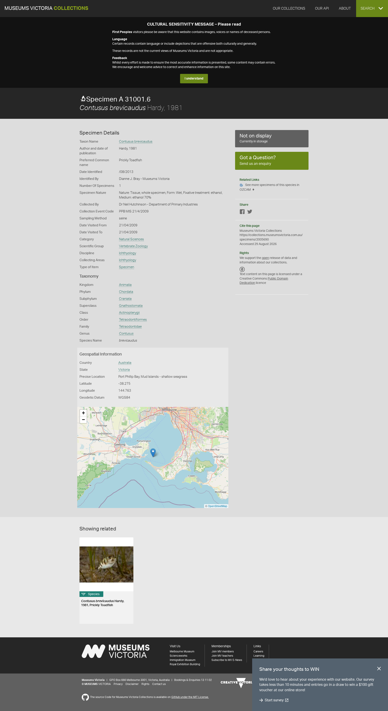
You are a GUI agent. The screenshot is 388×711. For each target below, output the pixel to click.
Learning (259, 655)
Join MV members (223, 651)
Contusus (126, 333)
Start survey (274, 700)
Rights (145, 684)
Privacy (118, 684)
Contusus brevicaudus (135, 141)
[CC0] (242, 269)
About (345, 8)
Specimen (126, 267)
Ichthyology (127, 253)
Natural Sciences (131, 239)
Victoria (124, 369)
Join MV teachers (222, 655)
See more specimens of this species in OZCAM (269, 187)
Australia (124, 362)
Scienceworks (178, 655)
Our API (322, 8)
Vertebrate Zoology (133, 246)
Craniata (125, 298)
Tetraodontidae (130, 326)
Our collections (289, 8)
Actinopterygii (129, 312)
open (265, 258)
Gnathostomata (131, 305)
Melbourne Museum (182, 651)
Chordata (126, 292)
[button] (372, 8)
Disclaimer (132, 684)
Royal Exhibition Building (185, 664)
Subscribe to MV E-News (227, 660)
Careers (258, 651)
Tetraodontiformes (133, 319)
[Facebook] (242, 212)
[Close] (379, 669)
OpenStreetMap (217, 506)
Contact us (159, 684)
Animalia (125, 285)
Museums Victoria (46, 8)
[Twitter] (249, 212)
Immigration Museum (182, 660)
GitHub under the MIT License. (190, 697)
